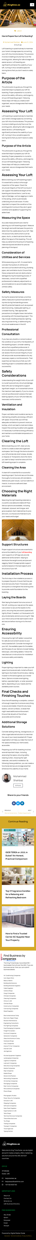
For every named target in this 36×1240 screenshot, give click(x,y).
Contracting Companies (11, 1008)
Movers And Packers (10, 1076)
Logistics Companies (10, 1060)
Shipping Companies (10, 1103)
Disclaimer (7, 1236)
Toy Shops (7, 1121)
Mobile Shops (8, 1073)
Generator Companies (10, 1036)
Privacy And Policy (27, 1236)
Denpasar (7, 1220)
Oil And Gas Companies (11, 1081)
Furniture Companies (10, 1033)
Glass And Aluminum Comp (12, 1038)
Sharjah (6, 1226)
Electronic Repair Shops (11, 1018)
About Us (7, 1196)
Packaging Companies (10, 1083)
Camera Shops (8, 991)
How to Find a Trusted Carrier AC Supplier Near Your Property (18, 936)
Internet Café (8, 1048)
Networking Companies (11, 1078)
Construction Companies (11, 1006)
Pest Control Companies (11, 1086)
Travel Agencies (8, 1128)
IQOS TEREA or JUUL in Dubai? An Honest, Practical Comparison (17, 855)
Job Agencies (8, 1051)
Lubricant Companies (10, 1063)
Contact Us (7, 1198)
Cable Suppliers (8, 988)
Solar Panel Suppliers (10, 1108)
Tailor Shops (7, 1113)
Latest (19, 31)
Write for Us (8, 1201)
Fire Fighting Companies (11, 1026)
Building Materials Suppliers (12, 985)
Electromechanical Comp (11, 1015)
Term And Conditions (16, 1236)
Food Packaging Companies (12, 1028)
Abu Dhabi (7, 1215)
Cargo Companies (9, 993)
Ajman (6, 1217)
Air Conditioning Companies (12, 975)
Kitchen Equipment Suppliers (12, 1055)
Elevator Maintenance (10, 1020)
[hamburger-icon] (32, 4)
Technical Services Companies (13, 1116)
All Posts (18, 785)
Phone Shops (8, 1091)
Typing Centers (8, 1131)
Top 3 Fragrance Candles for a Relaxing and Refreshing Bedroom (18, 894)
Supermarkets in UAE (10, 1111)
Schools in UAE (8, 1100)
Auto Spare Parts (9, 978)
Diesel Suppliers (8, 1011)
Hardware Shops (9, 1041)
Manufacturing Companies (12, 1066)
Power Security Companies (12, 1098)
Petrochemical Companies (11, 1088)
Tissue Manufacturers (10, 1118)
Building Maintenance (10, 983)
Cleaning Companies (10, 998)
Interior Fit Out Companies (11, 1046)
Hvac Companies (9, 1043)
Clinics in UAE (8, 1001)
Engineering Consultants (11, 1023)
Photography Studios (10, 1095)
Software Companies (10, 1106)
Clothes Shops (8, 1003)
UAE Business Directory (12, 1204)
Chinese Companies (10, 996)
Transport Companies (10, 1126)
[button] (14, 803)
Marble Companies (9, 1068)
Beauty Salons (8, 980)
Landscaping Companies (11, 1058)
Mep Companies (8, 1071)
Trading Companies (9, 1123)
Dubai (6, 1223)
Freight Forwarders (9, 1031)
